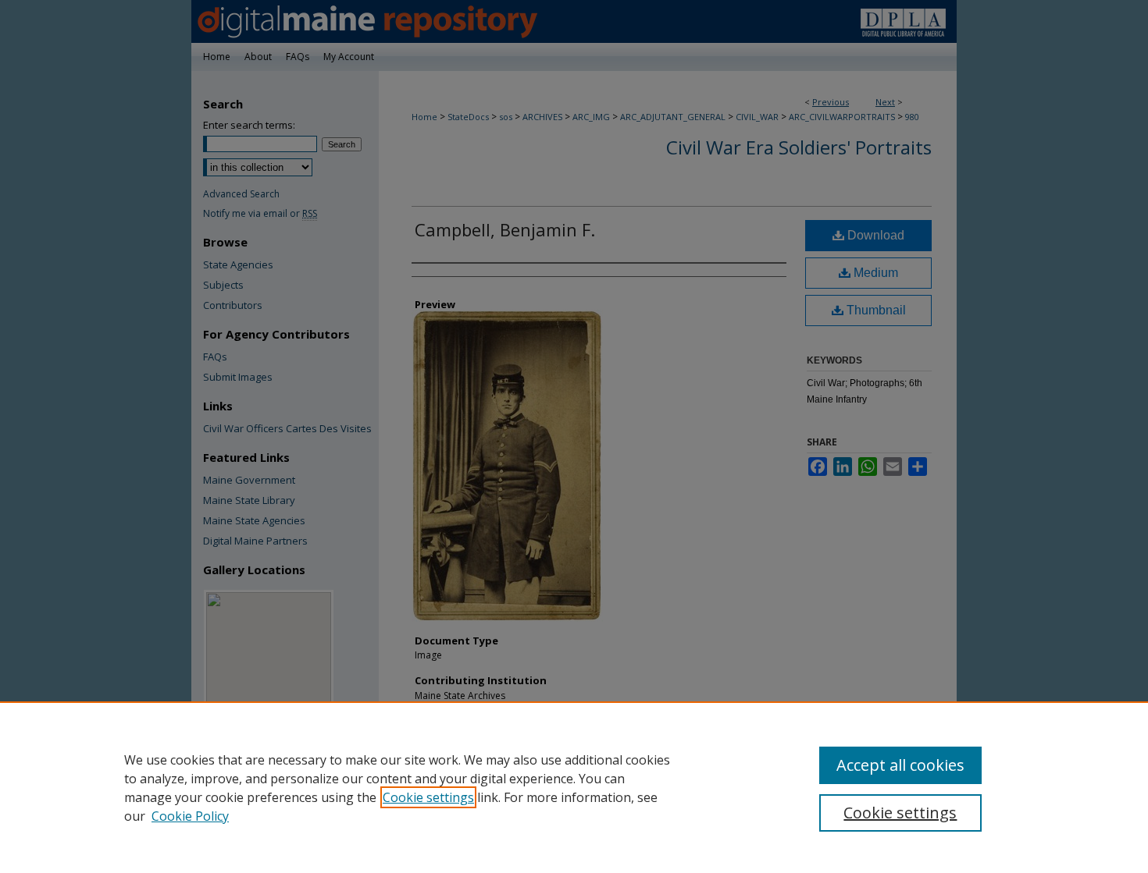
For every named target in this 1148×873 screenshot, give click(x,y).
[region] (574, 787)
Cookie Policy (190, 816)
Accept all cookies (900, 764)
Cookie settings (428, 797)
